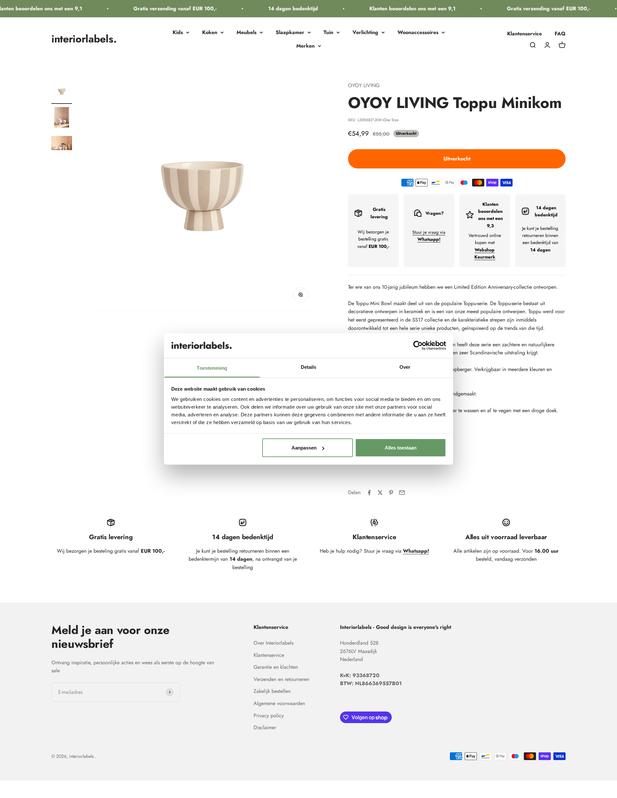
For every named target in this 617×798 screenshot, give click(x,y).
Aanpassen (304, 447)
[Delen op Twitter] (380, 492)
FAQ (560, 33)
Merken (305, 46)
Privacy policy (269, 715)
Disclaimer (265, 727)
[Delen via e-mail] (402, 492)
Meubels (246, 32)
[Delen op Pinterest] (391, 492)
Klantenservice (524, 33)
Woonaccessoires (418, 32)
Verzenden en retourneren (281, 679)
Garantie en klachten (276, 667)
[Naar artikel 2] (61, 118)
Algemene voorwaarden (279, 703)
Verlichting (365, 32)
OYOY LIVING (364, 85)
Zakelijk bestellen (272, 691)
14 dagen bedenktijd (285, 8)
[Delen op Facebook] (369, 492)
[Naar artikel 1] (61, 92)
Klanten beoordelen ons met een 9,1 (405, 8)
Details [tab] (309, 366)
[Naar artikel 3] (61, 144)
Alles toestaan (400, 447)
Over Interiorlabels (273, 643)
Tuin (328, 32)
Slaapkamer (290, 32)
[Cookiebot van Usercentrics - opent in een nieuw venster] (418, 345)
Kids (178, 32)
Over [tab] (404, 366)
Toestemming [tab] (212, 367)
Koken (209, 32)
